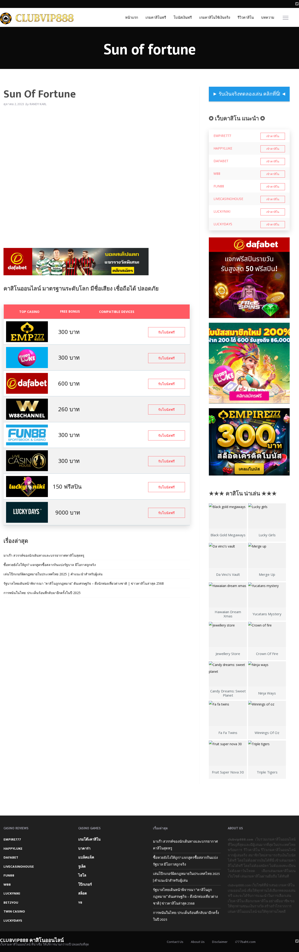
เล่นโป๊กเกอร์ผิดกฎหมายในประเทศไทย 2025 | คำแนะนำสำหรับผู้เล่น (53, 574)
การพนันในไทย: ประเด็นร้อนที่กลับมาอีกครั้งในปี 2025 (42, 593)
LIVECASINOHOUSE (228, 199)
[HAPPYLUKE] (249, 363)
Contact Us (175, 942)
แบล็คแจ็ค (86, 857)
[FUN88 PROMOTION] (27, 434)
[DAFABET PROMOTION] (27, 383)
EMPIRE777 (222, 135)
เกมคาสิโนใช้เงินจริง (214, 18)
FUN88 (219, 186)
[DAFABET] (76, 263)
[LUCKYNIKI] (27, 486)
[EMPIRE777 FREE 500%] (27, 331)
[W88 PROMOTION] (27, 409)
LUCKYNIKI (222, 211)
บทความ (267, 18)
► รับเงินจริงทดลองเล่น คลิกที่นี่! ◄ (249, 94)
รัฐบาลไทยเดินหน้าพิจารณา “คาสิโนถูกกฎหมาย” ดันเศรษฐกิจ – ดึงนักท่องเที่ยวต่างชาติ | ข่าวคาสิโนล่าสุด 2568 (84, 583)
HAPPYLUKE (223, 148)
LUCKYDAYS (223, 224)
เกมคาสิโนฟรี (156, 18)
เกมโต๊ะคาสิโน (89, 839)
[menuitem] (131, 17)
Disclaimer (220, 942)
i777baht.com (245, 942)
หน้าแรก (131, 18)
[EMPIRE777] (249, 442)
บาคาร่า (84, 849)
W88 (217, 173)
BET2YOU (11, 902)
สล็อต (82, 893)
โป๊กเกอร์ (85, 885)
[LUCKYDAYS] (27, 512)
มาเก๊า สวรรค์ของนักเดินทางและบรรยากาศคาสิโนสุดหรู (44, 555)
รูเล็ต (82, 867)
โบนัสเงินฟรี (183, 18)
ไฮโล (82, 875)
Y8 (80, 902)
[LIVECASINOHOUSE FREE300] (27, 460)
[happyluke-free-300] (27, 357)
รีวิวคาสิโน (246, 18)
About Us (198, 942)
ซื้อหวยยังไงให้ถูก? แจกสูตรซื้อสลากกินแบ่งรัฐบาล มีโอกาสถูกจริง (50, 564)
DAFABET (221, 161)
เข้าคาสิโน (272, 136)
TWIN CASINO (14, 911)
